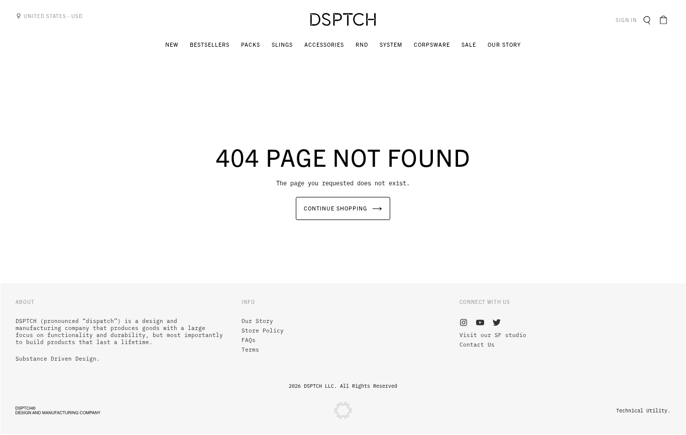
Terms (250, 349)
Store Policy (263, 330)
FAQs (249, 340)
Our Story (257, 320)
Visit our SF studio (493, 335)
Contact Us (477, 344)
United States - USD (52, 16)
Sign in (627, 19)
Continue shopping (335, 207)
